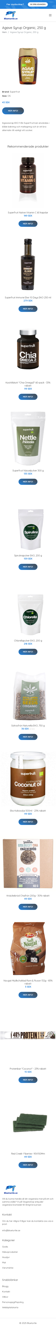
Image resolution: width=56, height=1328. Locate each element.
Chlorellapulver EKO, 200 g (28, 640)
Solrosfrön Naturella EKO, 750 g (28, 725)
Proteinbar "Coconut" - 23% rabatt (28, 1068)
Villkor (5, 1296)
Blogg (5, 1286)
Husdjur (6, 1257)
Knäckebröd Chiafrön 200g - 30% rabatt (28, 895)
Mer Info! (13, 110)
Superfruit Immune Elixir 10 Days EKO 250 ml (28, 297)
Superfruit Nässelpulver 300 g (28, 470)
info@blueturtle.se (11, 1230)
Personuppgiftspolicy (13, 1302)
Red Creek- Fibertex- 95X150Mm (28, 1153)
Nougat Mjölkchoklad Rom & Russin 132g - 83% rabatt (28, 982)
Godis (5, 1246)
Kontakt (6, 1291)
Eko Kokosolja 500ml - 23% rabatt (28, 810)
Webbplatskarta (10, 1307)
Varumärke (7, 1267)
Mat (4, 1262)
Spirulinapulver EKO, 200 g (28, 555)
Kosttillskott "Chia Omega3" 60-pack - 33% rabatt (28, 384)
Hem (4, 32)
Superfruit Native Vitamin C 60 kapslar (28, 212)
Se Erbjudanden (38, 4)
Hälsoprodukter (10, 1252)
